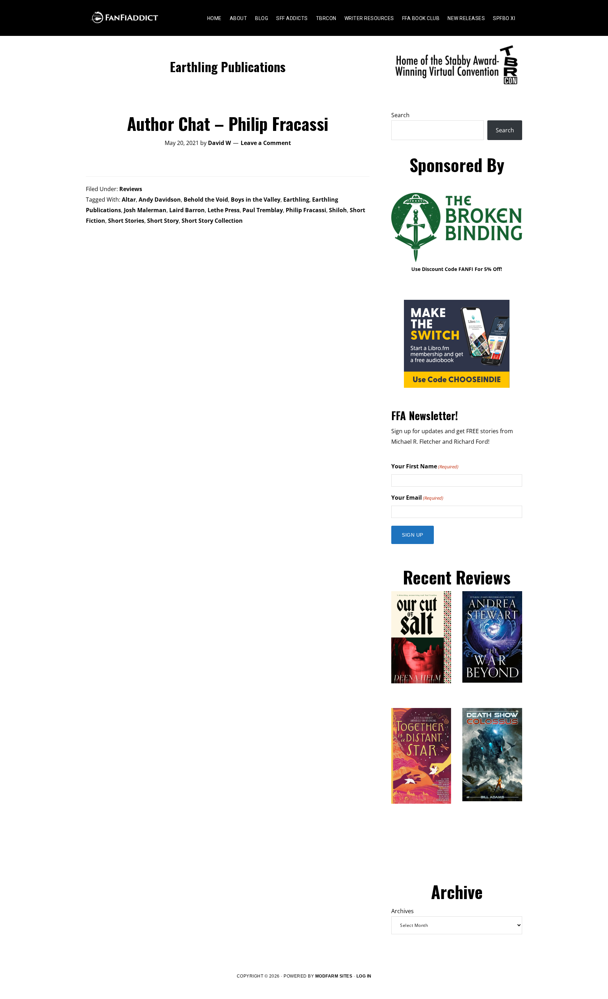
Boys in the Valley (255, 199)
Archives (402, 911)
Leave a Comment (266, 143)
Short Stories (126, 221)
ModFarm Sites (334, 976)
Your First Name (424, 466)
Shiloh (338, 210)
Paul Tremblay (262, 210)
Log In (364, 976)
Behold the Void (206, 199)
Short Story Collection (212, 221)
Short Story (163, 221)
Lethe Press (224, 210)
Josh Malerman (145, 210)
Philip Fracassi (306, 210)
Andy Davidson (160, 199)
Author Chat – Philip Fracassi (227, 123)
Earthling (296, 199)
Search (400, 115)
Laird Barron (187, 210)
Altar (129, 199)
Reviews (130, 189)
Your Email (417, 497)
